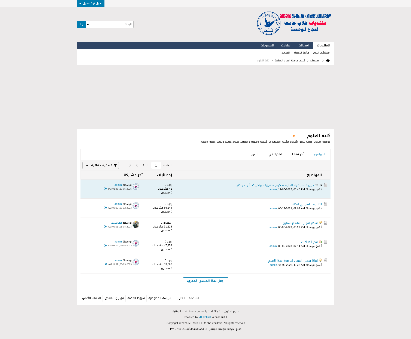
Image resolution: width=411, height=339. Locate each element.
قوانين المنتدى (114, 298)
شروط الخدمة (136, 298)
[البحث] (81, 24)
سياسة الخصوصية (159, 298)
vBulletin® (205, 317)
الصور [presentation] (254, 154)
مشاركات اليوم (321, 52)
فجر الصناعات (309, 242)
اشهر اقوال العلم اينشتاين (300, 223)
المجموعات (267, 45)
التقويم (285, 52)
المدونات (304, 45)
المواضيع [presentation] (319, 154)
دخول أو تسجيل (93, 3)
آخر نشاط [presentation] (298, 154)
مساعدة (194, 298)
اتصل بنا (180, 298)
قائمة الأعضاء (301, 52)
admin (273, 189)
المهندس (116, 222)
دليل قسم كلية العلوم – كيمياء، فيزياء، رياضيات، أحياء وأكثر (275, 185)
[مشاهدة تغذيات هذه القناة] (294, 136)
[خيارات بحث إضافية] (87, 24)
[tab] (319, 154)
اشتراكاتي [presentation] (275, 154)
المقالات (286, 45)
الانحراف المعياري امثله (307, 204)
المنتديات (323, 45)
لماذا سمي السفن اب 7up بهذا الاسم (293, 261)
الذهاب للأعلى (91, 298)
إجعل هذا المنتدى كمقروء (206, 281)
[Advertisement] (205, 97)
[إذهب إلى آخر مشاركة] (105, 189)
